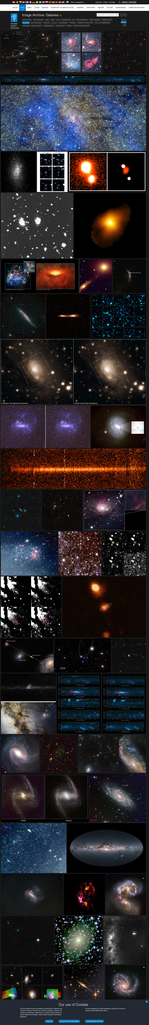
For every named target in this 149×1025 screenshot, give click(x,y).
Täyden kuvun (107, 20)
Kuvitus (46, 23)
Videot (29, 7)
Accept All (49, 1021)
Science (124, 2)
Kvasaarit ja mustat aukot (32, 26)
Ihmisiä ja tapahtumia (85, 23)
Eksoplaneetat (94, 20)
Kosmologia (66, 20)
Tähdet (69, 26)
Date (124, 25)
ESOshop (45, 7)
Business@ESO (121, 7)
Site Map (112, 2)
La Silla (54, 23)
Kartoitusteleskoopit (82, 26)
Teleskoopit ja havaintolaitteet (62, 7)
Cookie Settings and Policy (94, 1021)
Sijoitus (123, 22)
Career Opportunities (136, 7)
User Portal (132, 2)
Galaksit (26, 23)
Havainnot (80, 7)
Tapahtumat (90, 7)
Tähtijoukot (60, 26)
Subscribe (98, 2)
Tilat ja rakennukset (102, 23)
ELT (74, 20)
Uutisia (36, 7)
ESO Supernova (82, 20)
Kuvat (23, 7)
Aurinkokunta (49, 26)
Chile (58, 20)
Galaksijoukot (36, 23)
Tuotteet (110, 7)
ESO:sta (15, 7)
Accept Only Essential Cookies (69, 1021)
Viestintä (101, 7)
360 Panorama (38, 20)
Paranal (73, 23)
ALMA (47, 20)
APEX (52, 20)
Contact (105, 2)
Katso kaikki (27, 20)
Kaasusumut (63, 23)
